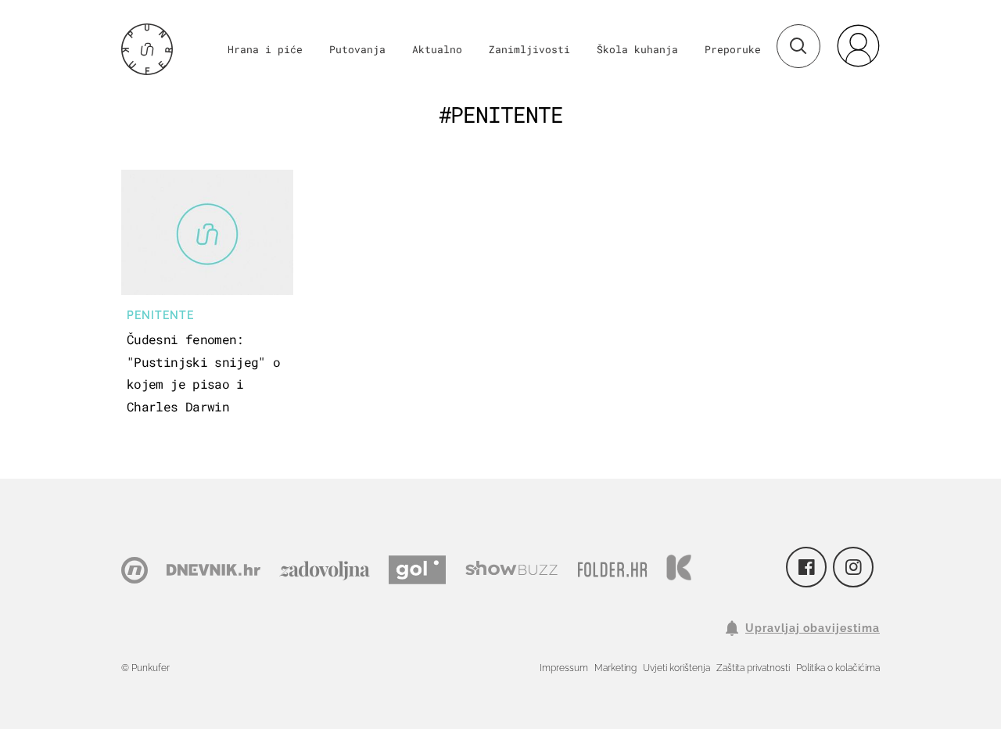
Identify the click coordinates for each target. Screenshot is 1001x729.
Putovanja (357, 49)
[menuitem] (858, 45)
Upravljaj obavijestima (812, 628)
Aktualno (437, 49)
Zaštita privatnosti (753, 668)
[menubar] (858, 45)
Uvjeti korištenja (676, 668)
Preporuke (733, 49)
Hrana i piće (265, 49)
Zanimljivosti (529, 49)
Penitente (160, 315)
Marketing (615, 668)
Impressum (564, 668)
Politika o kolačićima (838, 668)
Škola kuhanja (637, 49)
